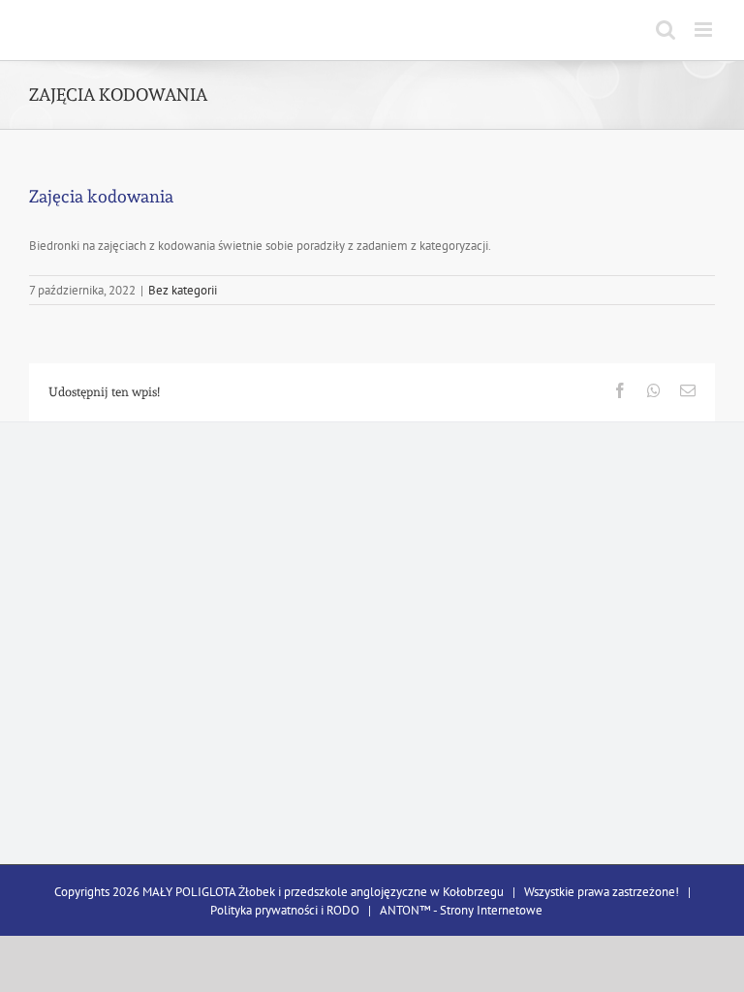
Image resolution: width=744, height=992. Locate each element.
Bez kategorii (182, 290)
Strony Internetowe (491, 910)
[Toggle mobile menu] (705, 29)
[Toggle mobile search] (665, 29)
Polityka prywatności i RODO (284, 910)
